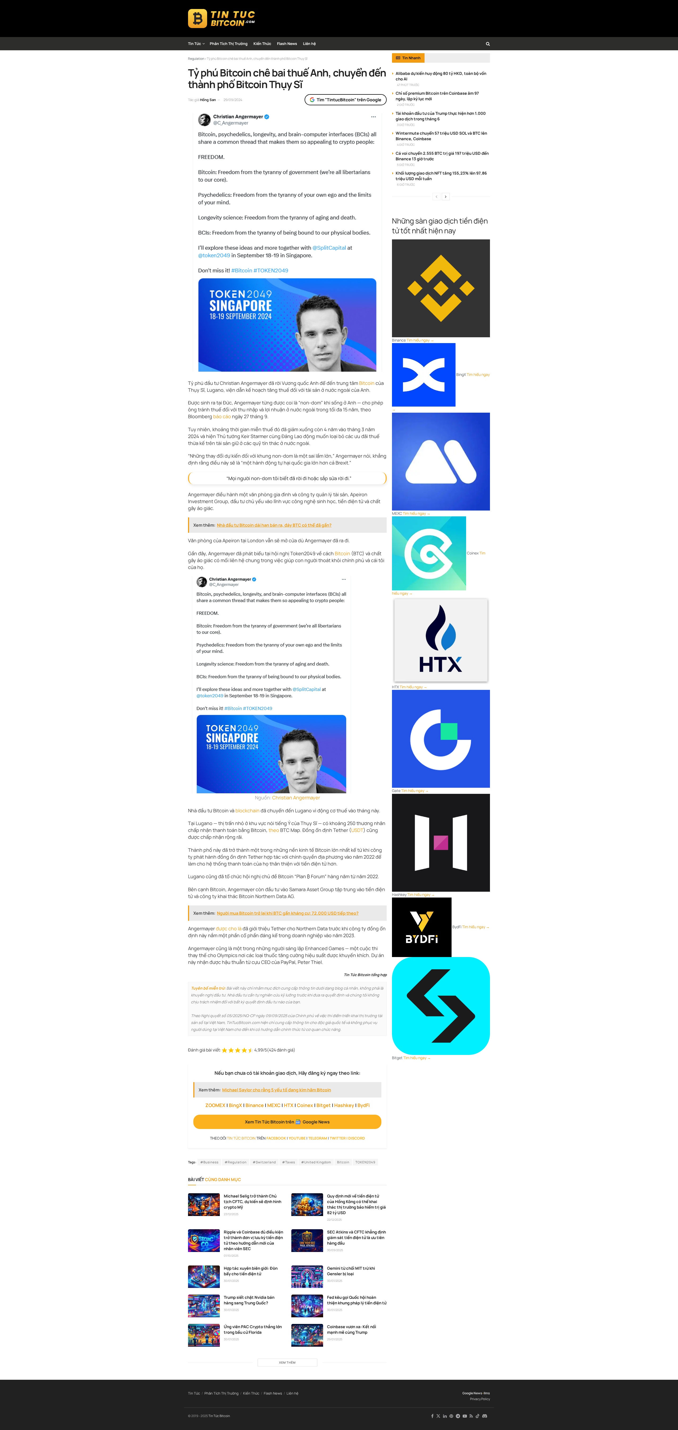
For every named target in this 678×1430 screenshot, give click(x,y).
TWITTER (338, 1138)
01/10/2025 (231, 1256)
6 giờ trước (406, 184)
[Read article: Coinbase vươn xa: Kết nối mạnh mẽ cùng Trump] (307, 1335)
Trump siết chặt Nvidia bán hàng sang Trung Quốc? (249, 1300)
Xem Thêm (287, 1362)
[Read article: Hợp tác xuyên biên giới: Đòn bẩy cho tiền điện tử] (204, 1276)
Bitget (323, 1105)
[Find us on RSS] (471, 1416)
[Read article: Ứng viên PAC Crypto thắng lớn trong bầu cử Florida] (204, 1335)
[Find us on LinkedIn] (445, 1416)
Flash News (287, 43)
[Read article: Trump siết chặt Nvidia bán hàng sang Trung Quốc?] (204, 1306)
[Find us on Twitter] (438, 1416)
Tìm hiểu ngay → (420, 340)
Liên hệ (309, 43)
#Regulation (236, 1162)
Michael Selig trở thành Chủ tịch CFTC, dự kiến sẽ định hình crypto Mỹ (252, 1201)
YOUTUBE (297, 1138)
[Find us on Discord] (484, 1416)
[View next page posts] (446, 196)
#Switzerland (264, 1162)
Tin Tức (194, 43)
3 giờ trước (406, 125)
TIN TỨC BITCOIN (241, 1138)
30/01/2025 (231, 1281)
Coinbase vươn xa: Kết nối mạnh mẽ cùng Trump (351, 1329)
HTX (288, 1105)
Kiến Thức (262, 43)
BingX (235, 1105)
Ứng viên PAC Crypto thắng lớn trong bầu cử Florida (253, 1329)
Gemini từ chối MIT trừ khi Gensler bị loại (351, 1271)
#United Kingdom (316, 1162)
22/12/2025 (334, 1220)
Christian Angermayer (296, 797)
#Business (209, 1162)
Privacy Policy (480, 1399)
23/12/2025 (231, 1214)
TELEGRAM (317, 1138)
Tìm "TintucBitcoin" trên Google (349, 100)
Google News (472, 1393)
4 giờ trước (406, 145)
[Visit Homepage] (221, 18)
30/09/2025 (335, 1250)
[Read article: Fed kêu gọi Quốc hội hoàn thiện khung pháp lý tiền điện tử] (307, 1306)
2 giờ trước (406, 105)
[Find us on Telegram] (458, 1416)
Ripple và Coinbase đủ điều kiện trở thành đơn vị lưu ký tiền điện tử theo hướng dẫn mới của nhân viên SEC (253, 1240)
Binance (255, 1105)
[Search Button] (488, 43)
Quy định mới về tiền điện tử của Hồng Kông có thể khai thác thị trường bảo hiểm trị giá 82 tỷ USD (356, 1204)
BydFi (364, 1105)
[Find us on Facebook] (432, 1416)
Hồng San (208, 99)
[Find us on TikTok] (477, 1416)
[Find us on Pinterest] (451, 1416)
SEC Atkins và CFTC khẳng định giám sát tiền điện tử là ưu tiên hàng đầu (356, 1237)
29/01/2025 (334, 1339)
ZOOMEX (215, 1105)
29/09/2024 (233, 99)
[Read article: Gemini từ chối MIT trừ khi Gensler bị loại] (307, 1276)
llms (487, 1393)
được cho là (229, 928)
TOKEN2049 (365, 1162)
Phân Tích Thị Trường (229, 43)
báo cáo (222, 416)
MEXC (273, 1105)
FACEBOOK (276, 1138)
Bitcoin (366, 383)
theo (274, 830)
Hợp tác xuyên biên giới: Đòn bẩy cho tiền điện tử (251, 1271)
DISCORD (356, 1138)
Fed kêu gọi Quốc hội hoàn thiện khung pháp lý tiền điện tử (356, 1300)
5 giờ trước (406, 165)
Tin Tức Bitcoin (219, 1416)
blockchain (247, 810)
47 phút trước (408, 85)
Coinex (305, 1105)
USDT (357, 830)
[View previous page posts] (436, 196)
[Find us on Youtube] (465, 1416)
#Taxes (288, 1162)
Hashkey (344, 1105)
